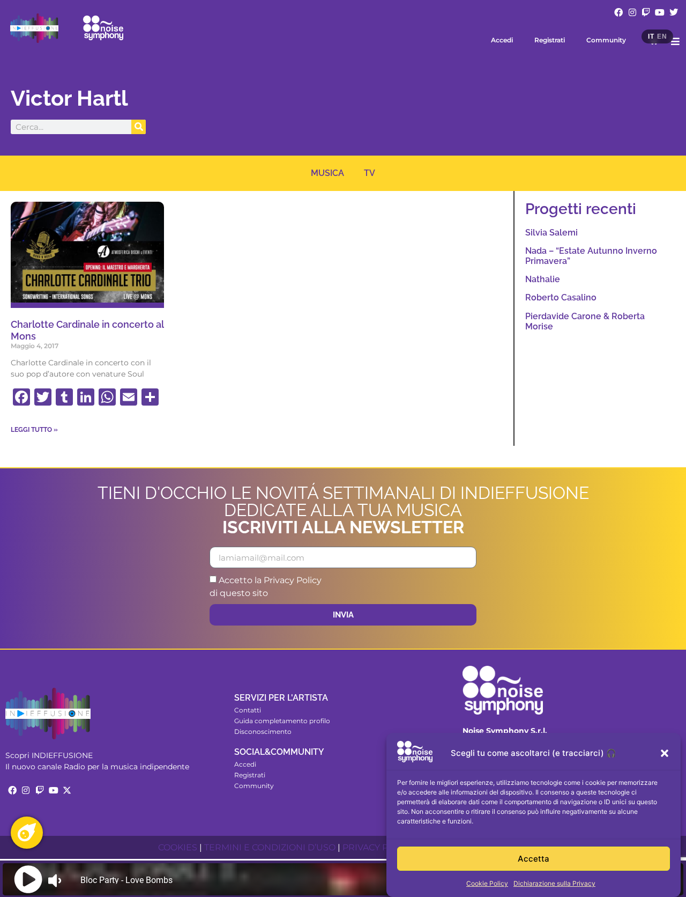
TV (369, 173)
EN (662, 36)
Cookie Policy (487, 883)
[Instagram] (632, 12)
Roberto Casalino (560, 297)
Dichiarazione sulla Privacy (554, 883)
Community (606, 40)
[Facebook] (618, 12)
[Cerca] (138, 127)
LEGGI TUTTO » (34, 429)
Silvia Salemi (551, 232)
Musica (327, 173)
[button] (664, 753)
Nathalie (542, 279)
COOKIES (177, 847)
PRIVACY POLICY (378, 847)
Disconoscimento (263, 731)
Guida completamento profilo (282, 721)
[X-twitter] (67, 790)
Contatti (247, 710)
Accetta (533, 859)
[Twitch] (646, 12)
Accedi (502, 40)
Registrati (549, 40)
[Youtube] (660, 12)
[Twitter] (674, 12)
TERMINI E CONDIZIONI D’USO (269, 847)
